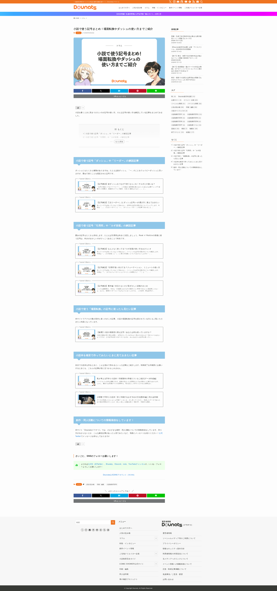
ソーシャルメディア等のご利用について (179, 538)
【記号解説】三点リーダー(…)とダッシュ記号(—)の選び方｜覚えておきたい (128, 202)
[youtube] (186, 1)
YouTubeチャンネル (136, 464)
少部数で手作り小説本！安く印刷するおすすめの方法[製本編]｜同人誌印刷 (127, 397)
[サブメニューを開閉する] (156, 538)
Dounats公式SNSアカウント (119, 474)
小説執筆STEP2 (194, 114)
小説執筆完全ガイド (127, 558)
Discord (118, 464)
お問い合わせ (168, 579)
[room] (182, 1)
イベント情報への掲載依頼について (177, 564)
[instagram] (174, 1)
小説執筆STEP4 (194, 118)
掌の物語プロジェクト (128, 579)
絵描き (190, 132)
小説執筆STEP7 (178, 125)
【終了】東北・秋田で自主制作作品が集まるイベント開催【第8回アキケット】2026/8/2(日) (186, 59)
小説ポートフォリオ (179, 111)
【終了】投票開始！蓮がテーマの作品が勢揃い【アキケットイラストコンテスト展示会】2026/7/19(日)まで (186, 70)
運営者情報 (167, 533)
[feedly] (190, 1)
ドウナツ (187, 525)
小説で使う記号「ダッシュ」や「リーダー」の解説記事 (108, 133)
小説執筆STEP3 (178, 118)
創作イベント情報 (126, 548)
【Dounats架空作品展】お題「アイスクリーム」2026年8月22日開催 (186, 49)
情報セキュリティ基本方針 (174, 548)
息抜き (175, 129)
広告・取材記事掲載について (174, 569)
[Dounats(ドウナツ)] (85, 7)
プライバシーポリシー (172, 543)
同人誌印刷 (124, 574)
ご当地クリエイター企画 (129, 553)
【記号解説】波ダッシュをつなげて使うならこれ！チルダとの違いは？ (126, 184)
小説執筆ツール (194, 125)
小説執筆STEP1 (178, 114)
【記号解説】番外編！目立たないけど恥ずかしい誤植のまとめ (122, 286)
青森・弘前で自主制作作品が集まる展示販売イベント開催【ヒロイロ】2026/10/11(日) (186, 39)
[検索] (201, 1)
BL (173, 96)
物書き (193, 129)
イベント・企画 (191, 100)
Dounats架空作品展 (186, 96)
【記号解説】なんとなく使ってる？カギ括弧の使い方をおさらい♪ (124, 249)
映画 (184, 129)
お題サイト (176, 100)
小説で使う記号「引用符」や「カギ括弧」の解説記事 (107, 137)
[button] (83, 91)
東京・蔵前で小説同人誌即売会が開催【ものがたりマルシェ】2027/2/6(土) (186, 79)
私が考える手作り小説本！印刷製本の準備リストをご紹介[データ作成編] (126, 378)
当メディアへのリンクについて (175, 558)
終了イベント (177, 132)
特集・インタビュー (127, 543)
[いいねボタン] (78, 107)
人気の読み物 (90, 484)
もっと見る (119, 141)
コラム (78, 33)
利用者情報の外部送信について (175, 553)
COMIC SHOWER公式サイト (131, 564)
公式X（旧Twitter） (96, 464)
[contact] (198, 1)
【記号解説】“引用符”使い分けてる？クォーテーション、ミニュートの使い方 (128, 267)
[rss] (194, 1)
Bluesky (109, 464)
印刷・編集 (100, 484)
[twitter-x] (170, 1)
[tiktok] (178, 1)
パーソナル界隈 (195, 104)
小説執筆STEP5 (112, 484)
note (125, 464)
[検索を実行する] (113, 522)
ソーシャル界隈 (178, 104)
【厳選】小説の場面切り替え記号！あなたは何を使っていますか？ (124, 332)
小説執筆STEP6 (194, 121)
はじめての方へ (125, 528)
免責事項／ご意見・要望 (173, 574)
